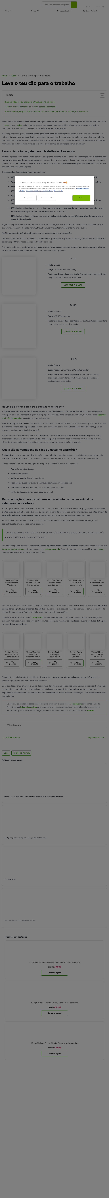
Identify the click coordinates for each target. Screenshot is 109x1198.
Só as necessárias (47, 198)
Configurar (28, 198)
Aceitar (81, 198)
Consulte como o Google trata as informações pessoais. (44, 191)
